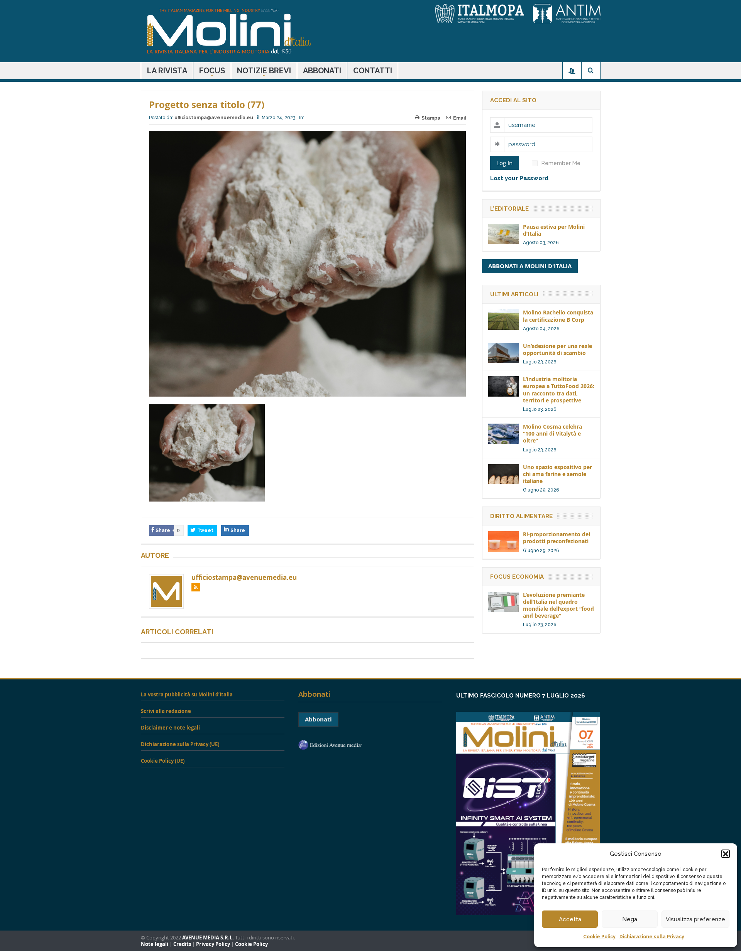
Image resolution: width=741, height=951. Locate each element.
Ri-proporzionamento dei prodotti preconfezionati (556, 537)
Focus (212, 70)
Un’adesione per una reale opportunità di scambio (557, 349)
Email (459, 118)
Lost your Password (519, 178)
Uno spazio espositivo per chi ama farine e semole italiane (557, 474)
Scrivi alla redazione (166, 711)
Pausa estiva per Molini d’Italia (554, 230)
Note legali (154, 944)
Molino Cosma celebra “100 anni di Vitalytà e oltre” (552, 433)
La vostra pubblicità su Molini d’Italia (187, 694)
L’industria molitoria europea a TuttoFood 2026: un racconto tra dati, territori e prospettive (558, 389)
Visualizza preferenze (695, 919)
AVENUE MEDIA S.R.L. (208, 937)
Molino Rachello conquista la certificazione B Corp (558, 316)
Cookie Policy (599, 936)
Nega (629, 919)
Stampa (430, 118)
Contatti (372, 70)
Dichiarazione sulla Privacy (651, 936)
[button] (725, 854)
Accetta (570, 919)
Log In (504, 163)
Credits (182, 944)
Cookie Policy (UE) (162, 760)
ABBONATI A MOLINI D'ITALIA (530, 266)
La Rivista (167, 70)
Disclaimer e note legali (170, 727)
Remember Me (560, 163)
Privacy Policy (213, 944)
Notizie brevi (264, 70)
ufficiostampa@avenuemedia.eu (213, 117)
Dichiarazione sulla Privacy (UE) (180, 744)
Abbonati (322, 70)
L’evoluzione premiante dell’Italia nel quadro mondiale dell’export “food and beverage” (558, 605)
